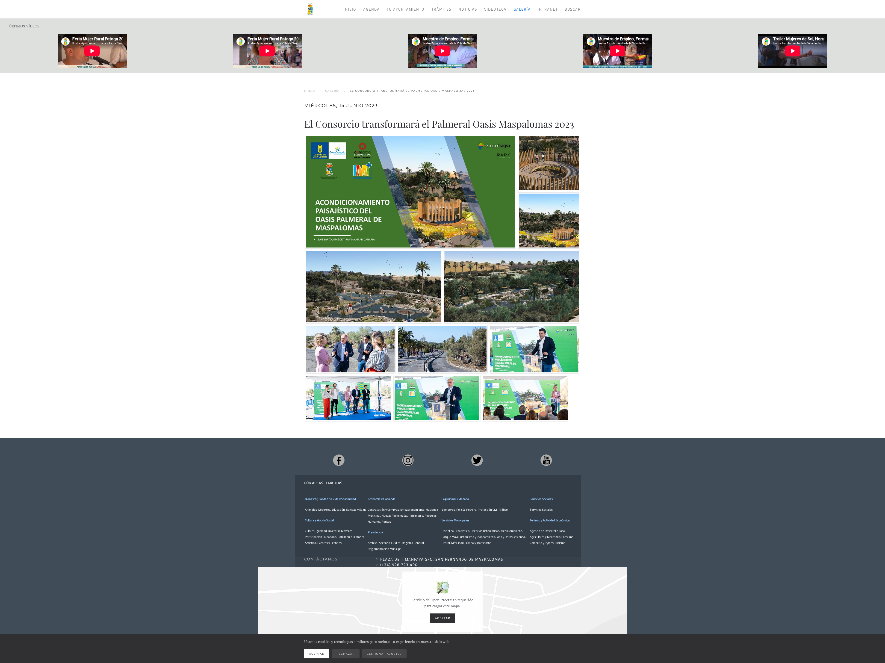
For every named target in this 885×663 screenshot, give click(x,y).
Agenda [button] (371, 9)
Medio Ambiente (511, 530)
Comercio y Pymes (542, 542)
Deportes (324, 509)
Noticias (467, 9)
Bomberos (448, 509)
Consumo (567, 536)
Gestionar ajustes (384, 653)
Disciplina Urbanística (455, 530)
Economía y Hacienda (381, 499)
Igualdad (321, 530)
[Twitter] (477, 460)
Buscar (573, 9)
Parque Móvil (450, 536)
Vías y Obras (504, 536)
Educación (338, 509)
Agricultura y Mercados (545, 536)
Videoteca (495, 9)
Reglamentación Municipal (385, 548)
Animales (311, 509)
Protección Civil (488, 509)
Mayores (346, 530)
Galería (522, 9)
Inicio (350, 9)
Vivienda (519, 536)
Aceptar (442, 618)
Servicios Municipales (455, 520)
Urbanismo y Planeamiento (477, 536)
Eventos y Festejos (329, 542)
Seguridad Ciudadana (455, 499)
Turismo (560, 542)
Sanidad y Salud (355, 509)
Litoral (446, 542)
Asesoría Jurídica (390, 542)
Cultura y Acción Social (319, 520)
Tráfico (503, 509)
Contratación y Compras (383, 509)
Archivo (373, 542)
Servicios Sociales (541, 499)
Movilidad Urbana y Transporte (471, 542)
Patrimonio (416, 515)
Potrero (471, 509)
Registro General (413, 542)
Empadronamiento (412, 509)
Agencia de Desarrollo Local (548, 530)
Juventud (334, 530)
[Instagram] (408, 460)
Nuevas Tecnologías (394, 515)
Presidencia (375, 532)
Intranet (548, 9)
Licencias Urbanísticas (485, 530)
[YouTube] (546, 460)
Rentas (386, 521)
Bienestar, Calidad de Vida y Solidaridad (330, 499)
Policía (460, 509)
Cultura (309, 530)
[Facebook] (339, 460)
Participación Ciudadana (320, 536)
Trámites (441, 9)
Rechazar (345, 653)
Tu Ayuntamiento (406, 9)
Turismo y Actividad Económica (550, 520)
